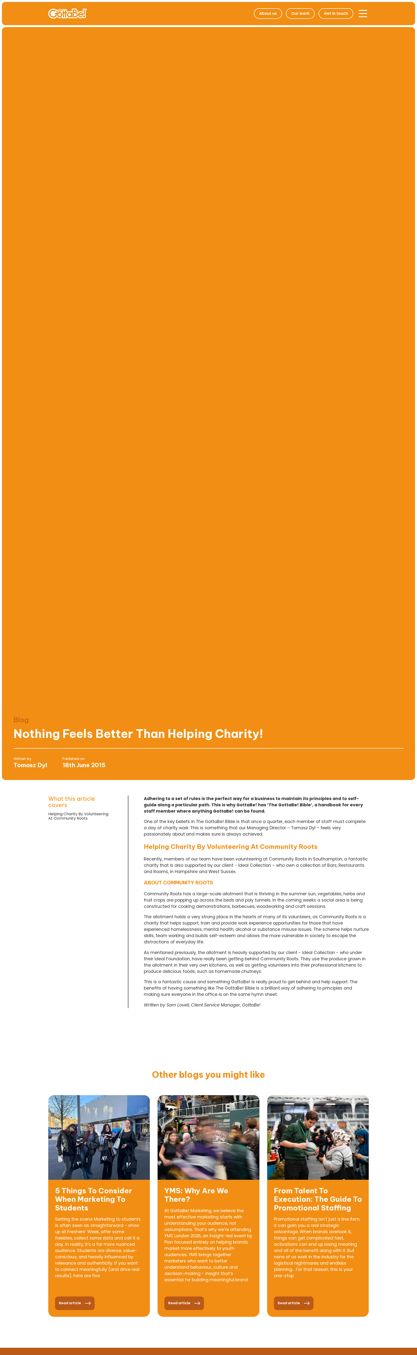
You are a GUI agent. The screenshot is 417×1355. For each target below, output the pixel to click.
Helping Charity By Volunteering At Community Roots (78, 816)
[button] (363, 13)
